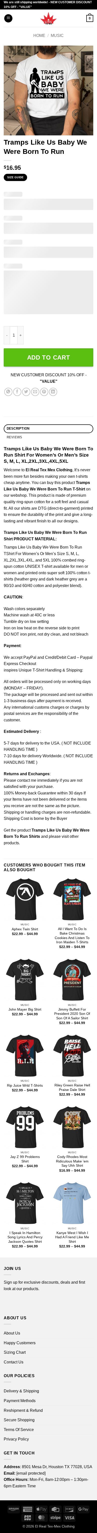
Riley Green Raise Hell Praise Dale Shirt (72, 1087)
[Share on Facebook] (17, 392)
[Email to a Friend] (35, 392)
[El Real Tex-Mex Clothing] (48, 18)
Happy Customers (20, 1343)
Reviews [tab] (14, 437)
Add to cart (48, 357)
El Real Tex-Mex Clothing (55, 1526)
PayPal (29, 657)
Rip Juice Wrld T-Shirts (25, 1085)
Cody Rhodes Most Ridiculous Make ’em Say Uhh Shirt (72, 1161)
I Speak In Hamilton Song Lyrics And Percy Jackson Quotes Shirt (25, 1237)
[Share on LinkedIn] (53, 392)
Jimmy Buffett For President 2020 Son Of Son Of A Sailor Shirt (72, 1014)
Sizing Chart (15, 1352)
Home (39, 35)
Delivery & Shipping (21, 1391)
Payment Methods (20, 1401)
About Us (12, 1333)
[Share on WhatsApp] (8, 392)
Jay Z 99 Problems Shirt (25, 1159)
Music (57, 35)
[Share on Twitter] (26, 392)
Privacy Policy (16, 1439)
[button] (8, 18)
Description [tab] (18, 428)
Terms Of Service (19, 1430)
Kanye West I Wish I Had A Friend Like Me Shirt (72, 1237)
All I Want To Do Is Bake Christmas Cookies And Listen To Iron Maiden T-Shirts (72, 935)
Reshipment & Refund (23, 1410)
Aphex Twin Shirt (25, 929)
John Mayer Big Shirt (24, 1009)
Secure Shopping (19, 1420)
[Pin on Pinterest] (44, 392)
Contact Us (13, 1362)
